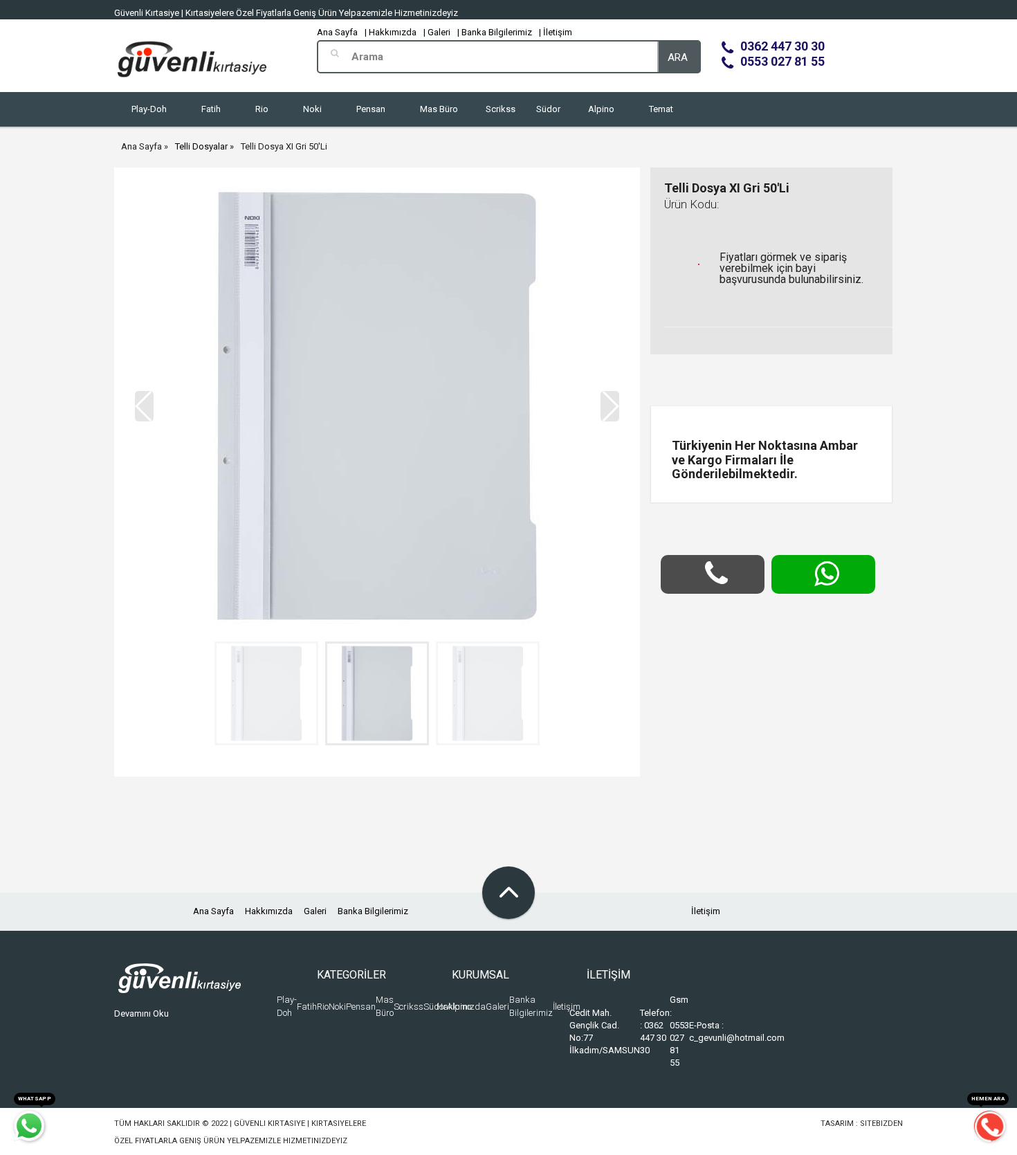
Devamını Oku (141, 1013)
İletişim (705, 911)
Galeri (315, 911)
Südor (548, 109)
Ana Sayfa (337, 32)
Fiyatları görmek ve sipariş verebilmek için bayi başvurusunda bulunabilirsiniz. (791, 268)
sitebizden (881, 1123)
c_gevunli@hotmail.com (737, 1038)
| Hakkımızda (390, 32)
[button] (610, 406)
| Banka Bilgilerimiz (494, 32)
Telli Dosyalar (201, 146)
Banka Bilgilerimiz (373, 911)
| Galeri (436, 32)
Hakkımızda (269, 911)
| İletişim (555, 32)
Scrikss (500, 109)
